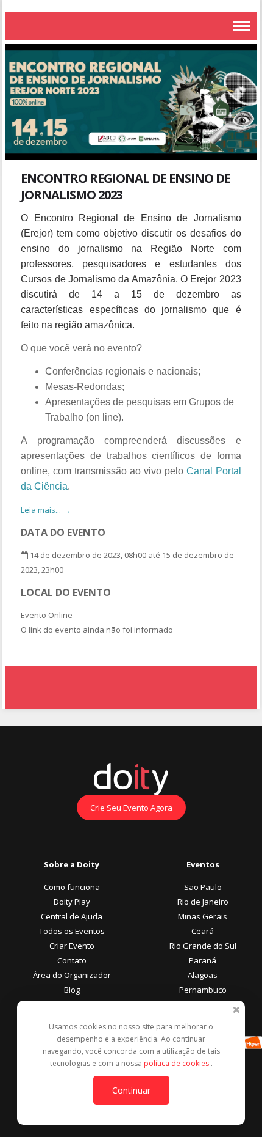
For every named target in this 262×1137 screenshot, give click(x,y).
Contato (72, 960)
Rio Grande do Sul (202, 945)
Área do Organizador (72, 975)
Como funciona (72, 886)
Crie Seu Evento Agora (131, 807)
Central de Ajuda (71, 916)
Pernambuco (203, 989)
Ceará (202, 930)
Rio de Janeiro (202, 901)
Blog (72, 989)
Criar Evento (71, 945)
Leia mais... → (46, 509)
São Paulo (203, 886)
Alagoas (203, 975)
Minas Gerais (202, 916)
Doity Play (72, 901)
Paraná (202, 960)
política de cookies (177, 1063)
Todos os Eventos (72, 930)
